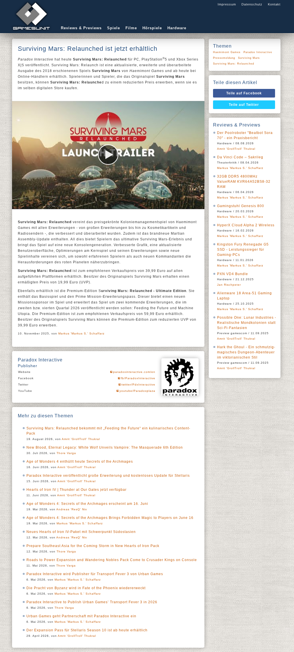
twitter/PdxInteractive (138, 384)
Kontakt (274, 4)
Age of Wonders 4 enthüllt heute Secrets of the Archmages (79, 462)
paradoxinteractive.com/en (134, 371)
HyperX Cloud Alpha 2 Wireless (245, 225)
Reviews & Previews (81, 28)
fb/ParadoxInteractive (138, 378)
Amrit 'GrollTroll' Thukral (81, 439)
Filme (131, 28)
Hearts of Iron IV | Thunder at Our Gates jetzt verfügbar (76, 490)
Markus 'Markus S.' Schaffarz (81, 333)
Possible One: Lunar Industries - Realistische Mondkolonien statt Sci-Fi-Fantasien (246, 323)
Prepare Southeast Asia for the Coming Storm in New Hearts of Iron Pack (92, 546)
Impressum (227, 4)
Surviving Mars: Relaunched (233, 63)
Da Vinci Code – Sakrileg (240, 157)
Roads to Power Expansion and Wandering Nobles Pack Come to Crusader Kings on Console (111, 560)
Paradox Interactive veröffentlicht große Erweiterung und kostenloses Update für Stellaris (108, 476)
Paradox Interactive (257, 52)
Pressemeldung (224, 58)
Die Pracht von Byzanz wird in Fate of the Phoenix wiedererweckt (86, 588)
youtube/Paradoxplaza (137, 390)
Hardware (176, 28)
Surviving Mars (249, 58)
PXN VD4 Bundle (232, 274)
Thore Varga (66, 453)
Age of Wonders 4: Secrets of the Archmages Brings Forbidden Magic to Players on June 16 (110, 518)
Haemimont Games (227, 52)
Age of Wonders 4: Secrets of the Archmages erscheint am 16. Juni (87, 504)
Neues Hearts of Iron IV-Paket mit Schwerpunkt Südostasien (81, 532)
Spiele (113, 28)
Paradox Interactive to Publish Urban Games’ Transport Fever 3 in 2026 (91, 602)
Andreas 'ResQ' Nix (71, 509)
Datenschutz (251, 4)
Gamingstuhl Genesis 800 (240, 206)
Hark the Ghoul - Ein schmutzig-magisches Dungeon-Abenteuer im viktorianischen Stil (246, 352)
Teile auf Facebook (244, 93)
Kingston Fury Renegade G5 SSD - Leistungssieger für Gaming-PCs (243, 249)
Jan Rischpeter (229, 284)
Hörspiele (152, 28)
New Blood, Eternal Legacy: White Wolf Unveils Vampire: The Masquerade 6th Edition (104, 447)
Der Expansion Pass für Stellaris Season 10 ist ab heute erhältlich (87, 630)
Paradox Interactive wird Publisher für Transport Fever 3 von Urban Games (94, 574)
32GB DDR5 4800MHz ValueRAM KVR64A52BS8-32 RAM (243, 181)
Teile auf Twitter (244, 105)
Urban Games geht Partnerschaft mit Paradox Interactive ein (81, 616)
